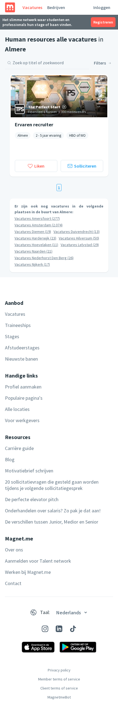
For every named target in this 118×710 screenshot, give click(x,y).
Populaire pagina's (24, 398)
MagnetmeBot (59, 697)
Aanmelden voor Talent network (38, 561)
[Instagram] (45, 629)
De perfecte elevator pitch (31, 499)
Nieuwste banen (21, 359)
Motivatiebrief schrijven (29, 471)
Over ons (14, 550)
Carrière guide (19, 448)
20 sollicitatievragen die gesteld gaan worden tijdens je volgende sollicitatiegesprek (52, 485)
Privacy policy (59, 670)
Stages (12, 336)
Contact (13, 583)
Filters (100, 63)
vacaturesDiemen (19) (33, 231)
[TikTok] (73, 629)
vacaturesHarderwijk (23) (35, 238)
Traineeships (18, 325)
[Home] (10, 7)
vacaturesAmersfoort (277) (37, 218)
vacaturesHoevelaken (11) (36, 244)
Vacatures (32, 7)
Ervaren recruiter (34, 124)
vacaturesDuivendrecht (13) (77, 231)
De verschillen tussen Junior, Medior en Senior (51, 522)
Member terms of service (59, 679)
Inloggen (101, 7)
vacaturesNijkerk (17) (32, 264)
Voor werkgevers (22, 420)
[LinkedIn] (59, 629)
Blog (10, 459)
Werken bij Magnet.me (28, 572)
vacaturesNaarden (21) (33, 251)
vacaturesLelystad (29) (80, 244)
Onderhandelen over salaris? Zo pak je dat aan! (53, 510)
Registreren (103, 22)
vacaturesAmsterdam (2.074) (39, 225)
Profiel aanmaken (23, 387)
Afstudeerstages (22, 347)
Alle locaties (17, 409)
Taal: (45, 612)
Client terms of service (59, 688)
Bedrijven (56, 7)
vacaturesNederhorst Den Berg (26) (44, 257)
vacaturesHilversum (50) (79, 238)
